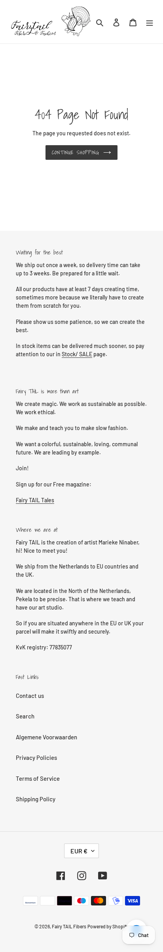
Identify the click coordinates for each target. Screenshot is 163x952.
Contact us (30, 695)
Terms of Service (38, 778)
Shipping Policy (35, 798)
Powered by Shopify (108, 926)
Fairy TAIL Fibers (69, 926)
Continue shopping (75, 152)
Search (25, 716)
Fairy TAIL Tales (35, 500)
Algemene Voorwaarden (46, 737)
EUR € (78, 851)
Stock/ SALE (77, 354)
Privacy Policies (36, 757)
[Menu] (149, 21)
